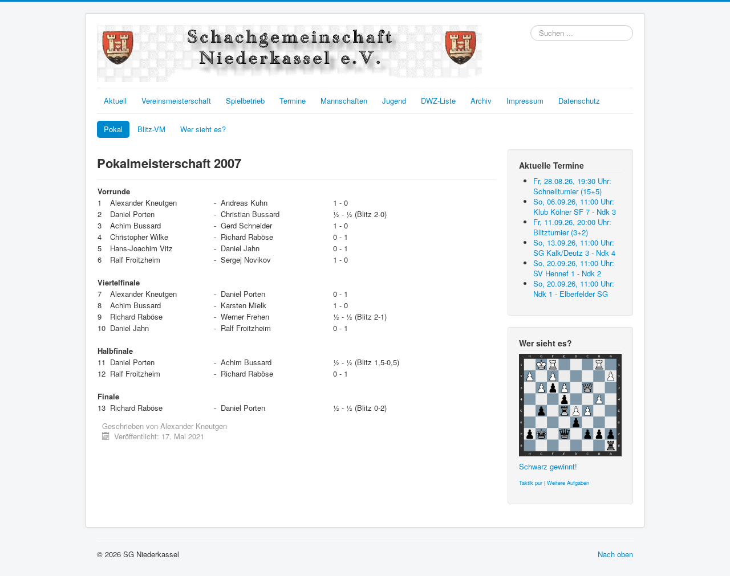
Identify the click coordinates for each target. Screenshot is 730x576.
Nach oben (615, 554)
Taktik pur (530, 483)
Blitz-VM (151, 129)
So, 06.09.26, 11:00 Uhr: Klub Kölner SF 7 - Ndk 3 (574, 206)
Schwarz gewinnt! (548, 466)
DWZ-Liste (438, 100)
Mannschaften (344, 100)
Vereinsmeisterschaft (176, 100)
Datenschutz (579, 100)
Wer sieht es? (203, 129)
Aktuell (115, 100)
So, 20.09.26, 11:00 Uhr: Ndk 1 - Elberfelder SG (573, 288)
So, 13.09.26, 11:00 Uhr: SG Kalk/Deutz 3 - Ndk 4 (574, 247)
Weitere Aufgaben (568, 483)
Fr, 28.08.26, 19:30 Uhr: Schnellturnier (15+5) (572, 186)
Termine (292, 100)
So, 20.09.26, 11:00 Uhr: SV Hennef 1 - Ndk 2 (573, 268)
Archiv (481, 100)
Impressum (525, 100)
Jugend (394, 100)
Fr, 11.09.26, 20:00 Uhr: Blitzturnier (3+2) (572, 227)
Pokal (113, 129)
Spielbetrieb (245, 100)
